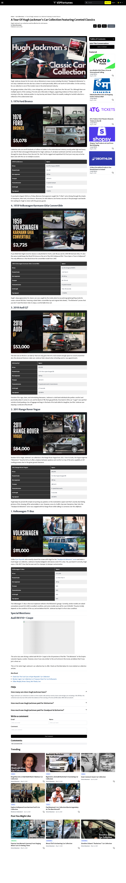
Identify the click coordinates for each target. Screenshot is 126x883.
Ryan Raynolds (20, 559)
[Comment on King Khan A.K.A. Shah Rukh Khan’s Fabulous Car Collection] (44, 781)
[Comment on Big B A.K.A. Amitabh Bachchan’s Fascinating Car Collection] (79, 781)
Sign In (113, 3)
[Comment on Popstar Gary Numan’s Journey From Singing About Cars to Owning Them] (44, 848)
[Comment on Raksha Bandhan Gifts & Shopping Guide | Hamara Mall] (112, 100)
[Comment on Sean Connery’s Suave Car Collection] (114, 781)
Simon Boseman (17, 25)
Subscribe (107, 3)
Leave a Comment (102, 47)
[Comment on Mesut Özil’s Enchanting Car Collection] (79, 848)
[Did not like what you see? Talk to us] (99, 26)
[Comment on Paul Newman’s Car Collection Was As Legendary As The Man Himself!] (79, 812)
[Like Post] (95, 26)
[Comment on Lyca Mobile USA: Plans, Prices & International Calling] (112, 75)
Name (51, 719)
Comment (14, 726)
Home (12, 16)
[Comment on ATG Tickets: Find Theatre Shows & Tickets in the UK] (112, 124)
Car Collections (20, 16)
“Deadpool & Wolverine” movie (67, 559)
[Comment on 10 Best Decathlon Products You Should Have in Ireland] (112, 173)
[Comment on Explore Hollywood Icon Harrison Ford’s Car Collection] (44, 812)
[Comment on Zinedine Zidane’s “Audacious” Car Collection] (114, 848)
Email (12, 719)
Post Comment (49, 736)
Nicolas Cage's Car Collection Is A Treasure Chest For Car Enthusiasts (35, 679)
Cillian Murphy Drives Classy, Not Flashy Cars (27, 681)
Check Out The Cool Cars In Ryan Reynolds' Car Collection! (31, 677)
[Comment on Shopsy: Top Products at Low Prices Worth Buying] (112, 148)
